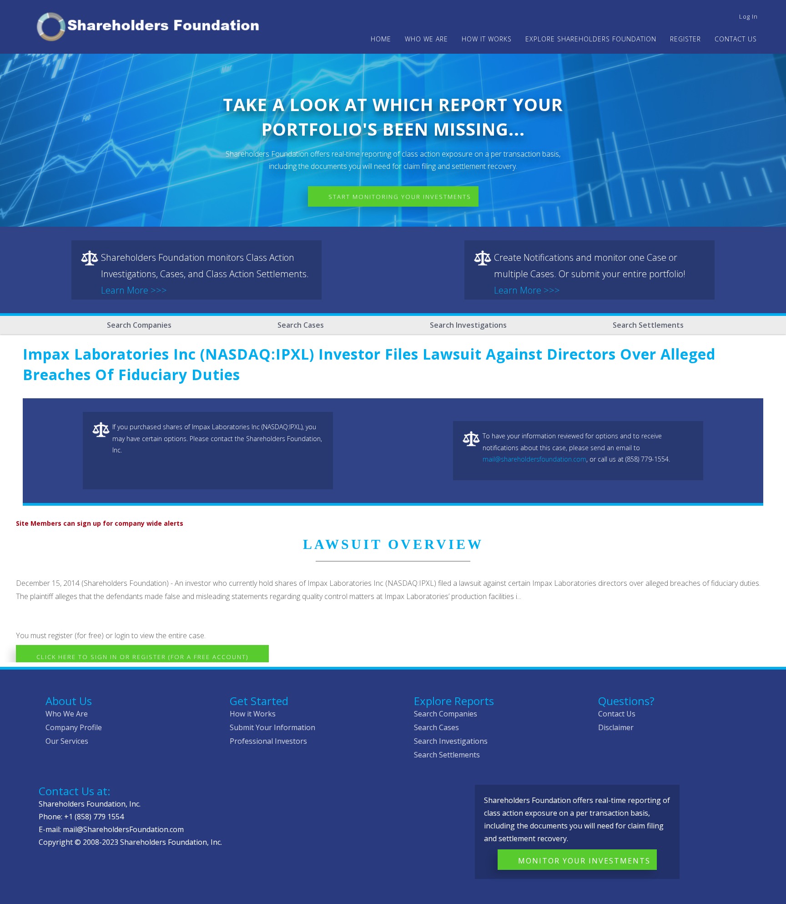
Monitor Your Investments (584, 861)
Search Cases (300, 325)
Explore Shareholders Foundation (590, 39)
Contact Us (736, 39)
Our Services (66, 741)
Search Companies (139, 325)
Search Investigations (468, 325)
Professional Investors (268, 741)
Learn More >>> (134, 290)
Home (381, 39)
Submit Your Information (272, 727)
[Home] (152, 25)
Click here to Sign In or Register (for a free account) (142, 657)
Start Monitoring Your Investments (399, 197)
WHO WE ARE (426, 39)
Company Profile (73, 727)
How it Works (253, 714)
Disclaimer (616, 727)
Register (685, 39)
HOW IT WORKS (487, 39)
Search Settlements (648, 325)
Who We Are (66, 714)
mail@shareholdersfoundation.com (534, 459)
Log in (748, 16)
